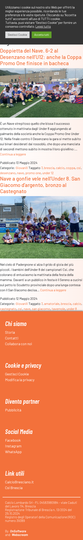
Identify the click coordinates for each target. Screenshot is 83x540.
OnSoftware (18, 531)
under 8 (72, 309)
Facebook (13, 440)
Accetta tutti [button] (41, 34)
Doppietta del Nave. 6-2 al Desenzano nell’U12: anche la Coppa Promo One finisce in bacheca (41, 56)
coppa (70, 168)
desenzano (8, 173)
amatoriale (51, 304)
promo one (33, 173)
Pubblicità (13, 410)
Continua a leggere (13, 154)
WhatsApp (13, 452)
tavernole (58, 309)
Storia (10, 332)
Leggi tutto (43, 26)
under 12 (48, 173)
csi (79, 168)
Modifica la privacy (19, 380)
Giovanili (22, 168)
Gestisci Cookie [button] (17, 34)
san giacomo (41, 309)
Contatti (11, 338)
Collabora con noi (18, 344)
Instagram (13, 446)
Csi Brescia (14, 487)
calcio (60, 168)
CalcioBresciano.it (19, 482)
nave (20, 173)
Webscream (20, 535)
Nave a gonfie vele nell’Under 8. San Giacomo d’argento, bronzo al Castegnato (40, 184)
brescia (49, 168)
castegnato (8, 309)
